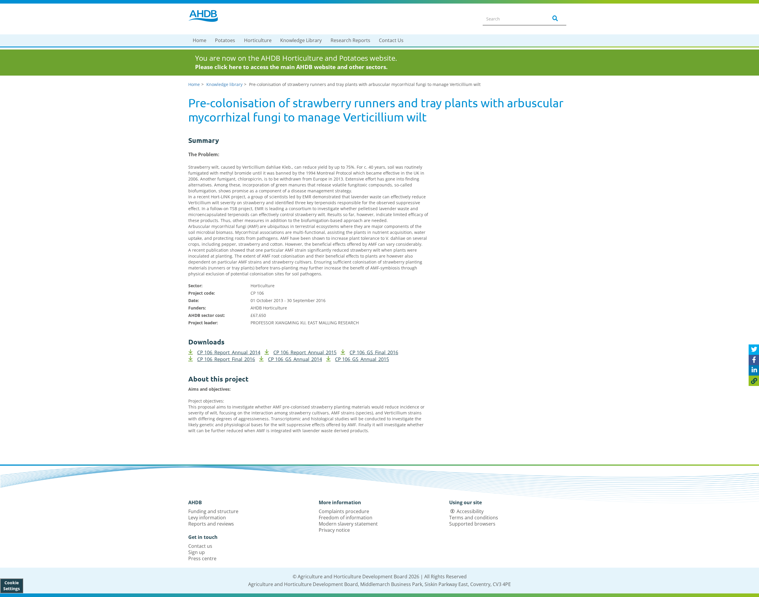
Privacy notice (334, 530)
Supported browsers (472, 524)
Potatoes (225, 40)
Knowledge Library (301, 40)
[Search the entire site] (554, 18)
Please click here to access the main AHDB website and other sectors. (291, 67)
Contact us (200, 546)
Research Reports (350, 40)
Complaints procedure (344, 511)
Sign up (196, 552)
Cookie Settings (11, 585)
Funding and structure (213, 511)
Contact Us (391, 40)
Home (199, 40)
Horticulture (258, 40)
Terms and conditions (473, 517)
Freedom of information (345, 517)
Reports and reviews (211, 524)
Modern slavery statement (348, 524)
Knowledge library (224, 84)
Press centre (202, 558)
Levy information (207, 517)
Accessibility (470, 511)
